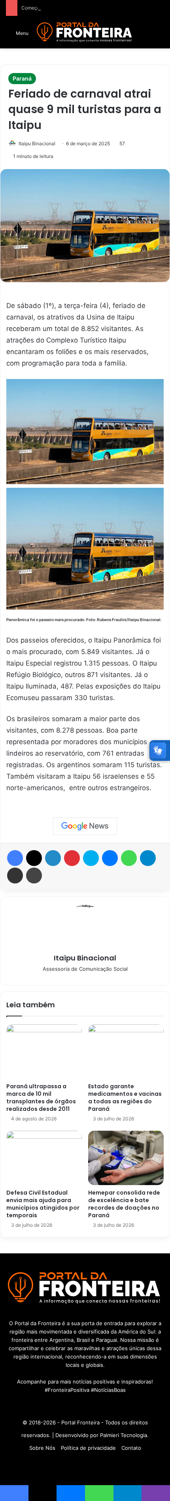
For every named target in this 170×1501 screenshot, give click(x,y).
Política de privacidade (88, 1448)
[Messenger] (110, 858)
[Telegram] (148, 858)
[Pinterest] (72, 858)
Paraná (22, 78)
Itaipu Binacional (37, 143)
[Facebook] (15, 858)
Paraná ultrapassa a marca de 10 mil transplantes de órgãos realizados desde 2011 (41, 1097)
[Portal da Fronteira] (85, 32)
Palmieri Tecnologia (123, 1435)
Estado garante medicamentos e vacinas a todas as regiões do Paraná (125, 1097)
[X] (34, 858)
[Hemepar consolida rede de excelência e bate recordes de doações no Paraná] (126, 1158)
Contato (131, 1448)
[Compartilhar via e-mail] (15, 875)
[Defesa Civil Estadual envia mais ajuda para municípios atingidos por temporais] (44, 1158)
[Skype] (91, 858)
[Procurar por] (160, 35)
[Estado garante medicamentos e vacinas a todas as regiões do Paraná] (126, 1051)
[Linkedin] (53, 858)
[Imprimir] (34, 875)
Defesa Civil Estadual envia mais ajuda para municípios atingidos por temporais (42, 1204)
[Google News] (85, 826)
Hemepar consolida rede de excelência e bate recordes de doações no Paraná (124, 1204)
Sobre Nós (42, 1448)
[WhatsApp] (129, 858)
